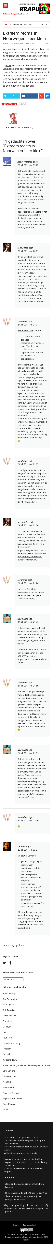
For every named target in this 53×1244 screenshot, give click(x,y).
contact (31, 1208)
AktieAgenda (8, 1004)
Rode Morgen (9, 1104)
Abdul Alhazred (25, 330)
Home (16, 1225)
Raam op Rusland (11, 1093)
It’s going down (10, 1059)
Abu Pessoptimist (11, 999)
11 (49, 43)
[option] (28, 24)
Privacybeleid (29, 1225)
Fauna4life (7, 1037)
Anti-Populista (9, 1010)
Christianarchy (9, 1015)
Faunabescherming (11, 1043)
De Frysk (7, 1026)
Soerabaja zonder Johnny (20, 24)
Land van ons (9, 1070)
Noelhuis (7, 1081)
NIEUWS (23, 104)
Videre (5, 1109)
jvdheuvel (22, 618)
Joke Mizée (23, 247)
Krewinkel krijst (10, 993)
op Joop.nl (35, 49)
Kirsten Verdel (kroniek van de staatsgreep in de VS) (26, 1065)
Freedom (7, 1048)
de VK (8, 65)
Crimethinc (8, 1021)
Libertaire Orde (10, 1076)
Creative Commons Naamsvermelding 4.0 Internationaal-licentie (25, 1235)
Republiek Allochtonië (12, 1098)
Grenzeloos (8, 1054)
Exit (4, 1032)
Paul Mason (8, 1087)
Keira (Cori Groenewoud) (13, 43)
